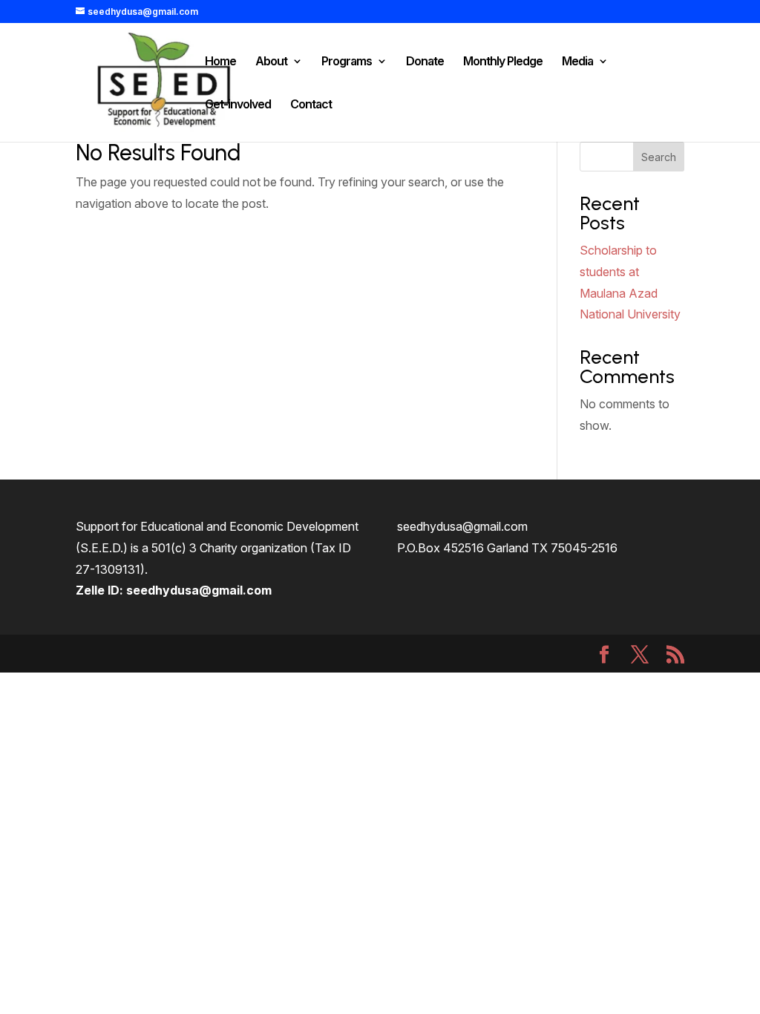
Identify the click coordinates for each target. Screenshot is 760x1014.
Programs (346, 62)
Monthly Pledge (503, 62)
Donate (425, 62)
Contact (311, 105)
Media (577, 62)
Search (658, 157)
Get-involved (238, 105)
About (271, 62)
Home (220, 62)
